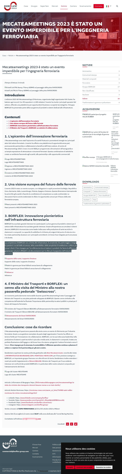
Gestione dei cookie (59, 451)
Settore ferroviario (100, 192)
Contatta (35, 454)
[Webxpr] (42, 471)
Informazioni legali (59, 457)
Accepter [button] (70, 467)
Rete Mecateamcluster (55, 353)
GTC (54, 454)
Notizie (11, 56)
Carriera (35, 451)
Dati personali (57, 448)
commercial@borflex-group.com (15, 451)
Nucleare (86, 200)
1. (23, 121)
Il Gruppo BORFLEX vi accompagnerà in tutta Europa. (107, 158)
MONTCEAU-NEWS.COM (44, 356)
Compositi (86, 192)
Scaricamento (37, 457)
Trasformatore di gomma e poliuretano (96, 204)
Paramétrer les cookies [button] (103, 467)
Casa (4, 56)
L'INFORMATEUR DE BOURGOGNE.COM (19, 356)
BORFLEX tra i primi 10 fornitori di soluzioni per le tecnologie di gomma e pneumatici (115, 140)
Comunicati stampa (101, 187)
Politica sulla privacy (59, 445)
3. (33, 126)
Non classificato (104, 196)
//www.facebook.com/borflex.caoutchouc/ (36, 402)
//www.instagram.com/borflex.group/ (34, 405)
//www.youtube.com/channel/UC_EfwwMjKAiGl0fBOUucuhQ (42, 400)
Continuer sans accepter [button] (84, 467)
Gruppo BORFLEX (89, 196)
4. (33, 128)
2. (25, 123)
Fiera (94, 200)
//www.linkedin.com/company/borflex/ (34, 398)
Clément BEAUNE (35, 361)
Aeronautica (87, 187)
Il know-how (36, 445)
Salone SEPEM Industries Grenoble (114, 168)
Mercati (35, 448)
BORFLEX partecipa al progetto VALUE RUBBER (116, 118)
